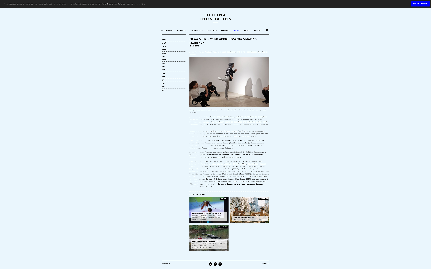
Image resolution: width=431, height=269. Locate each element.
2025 (164, 43)
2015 (163, 77)
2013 (163, 83)
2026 (164, 40)
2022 (164, 53)
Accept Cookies (420, 4)
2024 (164, 46)
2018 (163, 67)
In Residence (167, 30)
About (246, 30)
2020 (164, 60)
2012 (163, 87)
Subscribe (265, 264)
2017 (163, 70)
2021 (163, 56)
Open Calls (212, 30)
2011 (163, 90)
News (236, 30)
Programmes (196, 30)
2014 (163, 80)
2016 (163, 73)
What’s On (181, 30)
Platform (225, 30)
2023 (164, 50)
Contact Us (166, 264)
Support (257, 30)
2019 (163, 63)
